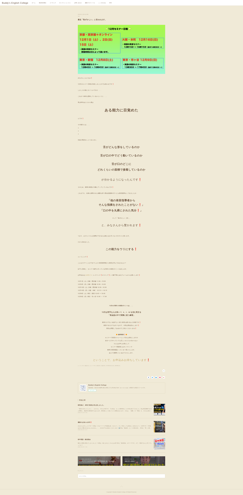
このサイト (88, 275)
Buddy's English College (15, 3)
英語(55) (103, 365)
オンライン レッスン (65, 3)
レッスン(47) (81, 365)
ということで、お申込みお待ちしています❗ (121, 360)
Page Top (121, 487)
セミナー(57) (93, 365)
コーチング (53, 3)
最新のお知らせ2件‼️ (85, 422)
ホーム (34, 3)
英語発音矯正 (42, 3)
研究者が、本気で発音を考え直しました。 (91, 405)
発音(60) (99, 365)
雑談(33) (87, 365)
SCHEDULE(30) (110, 365)
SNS (110, 3)
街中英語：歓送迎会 (84, 439)
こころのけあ (102, 3)
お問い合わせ (78, 3)
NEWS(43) (117, 365)
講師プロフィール (90, 3)
